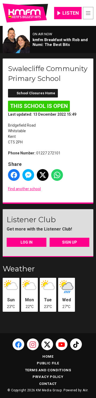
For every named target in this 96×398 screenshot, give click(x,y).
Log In (27, 242)
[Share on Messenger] (28, 175)
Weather (19, 268)
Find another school (24, 189)
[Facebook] (18, 344)
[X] (47, 344)
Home (47, 356)
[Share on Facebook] (14, 175)
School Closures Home (36, 93)
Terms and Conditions (48, 370)
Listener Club (31, 219)
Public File (48, 363)
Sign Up (69, 242)
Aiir (85, 390)
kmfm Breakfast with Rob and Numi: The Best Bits (60, 42)
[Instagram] (33, 344)
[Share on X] (43, 175)
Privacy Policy (48, 377)
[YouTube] (61, 344)
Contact (48, 384)
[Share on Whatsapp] (57, 175)
